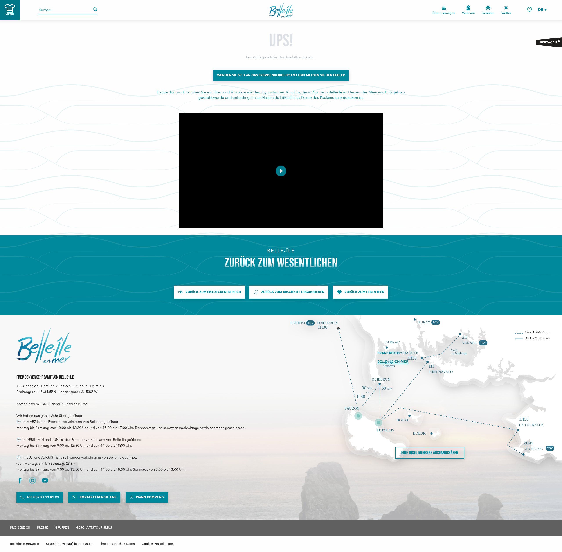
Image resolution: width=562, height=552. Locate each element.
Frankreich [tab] (388, 353)
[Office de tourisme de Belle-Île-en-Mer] (43, 345)
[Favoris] (529, 10)
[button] (542, 10)
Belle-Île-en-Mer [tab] (392, 361)
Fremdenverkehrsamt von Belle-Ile (45, 377)
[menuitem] (281, 10)
